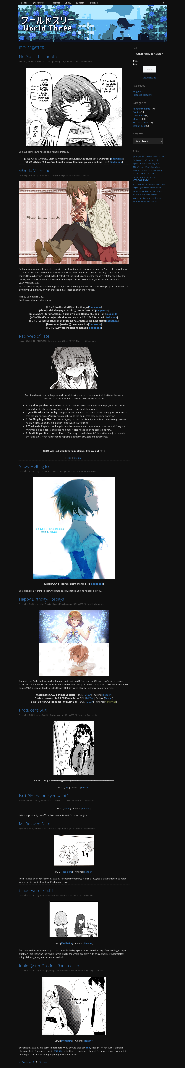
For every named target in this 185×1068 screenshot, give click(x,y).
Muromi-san (155, 160)
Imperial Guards (138, 164)
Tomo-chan (137, 174)
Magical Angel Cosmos (141, 188)
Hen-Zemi (136, 195)
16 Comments (90, 341)
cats (134, 177)
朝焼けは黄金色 (155, 167)
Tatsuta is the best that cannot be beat (145, 184)
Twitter (95, 2)
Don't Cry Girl (137, 198)
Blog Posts (138, 91)
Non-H (86, 175)
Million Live (136, 201)
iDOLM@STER (71, 61)
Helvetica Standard (155, 188)
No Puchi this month (38, 56)
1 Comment (88, 895)
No (136, 64)
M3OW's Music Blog (150, 177)
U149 (163, 157)
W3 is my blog (157, 170)
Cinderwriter (61, 895)
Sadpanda (117, 158)
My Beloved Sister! (36, 823)
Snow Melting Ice (34, 466)
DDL (69, 2)
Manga (58, 61)
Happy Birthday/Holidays (41, 599)
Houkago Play (150, 191)
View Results (149, 77)
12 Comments (85, 61)
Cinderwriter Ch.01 (36, 890)
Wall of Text (139, 125)
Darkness (143, 201)
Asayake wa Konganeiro (151, 164)
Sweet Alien (137, 170)
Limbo (150, 170)
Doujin (51, 61)
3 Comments (88, 800)
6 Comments (91, 715)
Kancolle (144, 170)
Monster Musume (158, 174)
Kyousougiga (137, 157)
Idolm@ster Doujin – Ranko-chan (49, 965)
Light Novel (139, 115)
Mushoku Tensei (147, 174)
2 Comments (89, 828)
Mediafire (67, 871)
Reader (81, 2)
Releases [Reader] (142, 94)
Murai (148, 167)
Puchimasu (137, 160)
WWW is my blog (85, 970)
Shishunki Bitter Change (152, 198)
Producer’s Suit (33, 710)
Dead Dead (146, 157)
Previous (25, 1062)
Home (25, 2)
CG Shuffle (136, 167)
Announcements (141, 108)
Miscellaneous (73, 471)
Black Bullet (140, 177)
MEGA (88, 694)
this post (59, 1051)
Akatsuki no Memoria (149, 195)
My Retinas (161, 184)
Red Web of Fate (34, 336)
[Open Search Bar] (163, 2)
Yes (137, 60)
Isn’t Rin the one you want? (43, 795)
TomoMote (146, 160)
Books (57, 2)
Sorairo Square (152, 201)
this (88, 1047)
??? (140, 195)
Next (47, 1062)
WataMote (99, 604)
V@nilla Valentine (34, 170)
